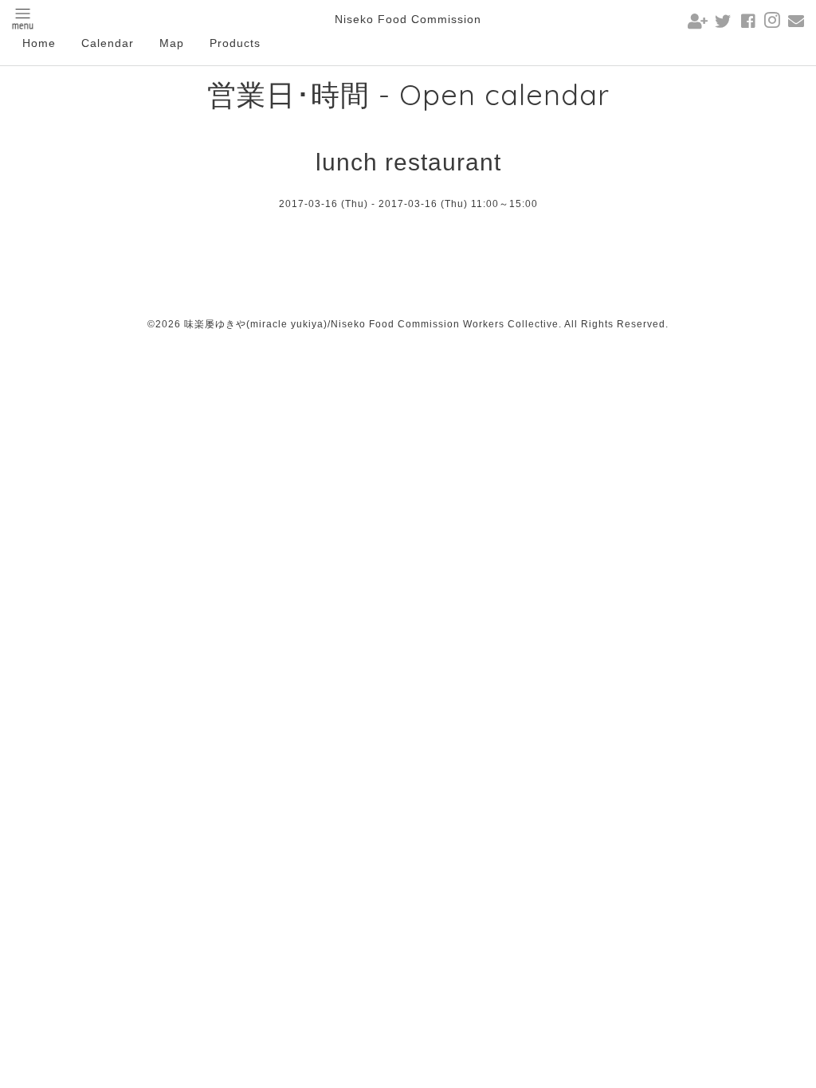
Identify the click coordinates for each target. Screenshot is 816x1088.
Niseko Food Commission (408, 19)
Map (171, 43)
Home (39, 43)
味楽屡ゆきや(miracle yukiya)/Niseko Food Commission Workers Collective (371, 324)
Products (235, 43)
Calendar (107, 43)
